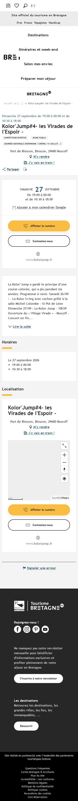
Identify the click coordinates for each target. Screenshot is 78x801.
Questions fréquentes (37, 768)
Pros (19, 22)
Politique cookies (37, 789)
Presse (28, 22)
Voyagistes (40, 22)
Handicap (54, 22)
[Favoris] (17, 5)
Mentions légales (37, 782)
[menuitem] (39, 35)
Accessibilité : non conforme (37, 779)
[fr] (33, 5)
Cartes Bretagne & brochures (37, 772)
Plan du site (37, 775)
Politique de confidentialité (37, 786)
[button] (25, 5)
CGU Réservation (37, 797)
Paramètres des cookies (37, 793)
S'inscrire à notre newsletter (38, 678)
